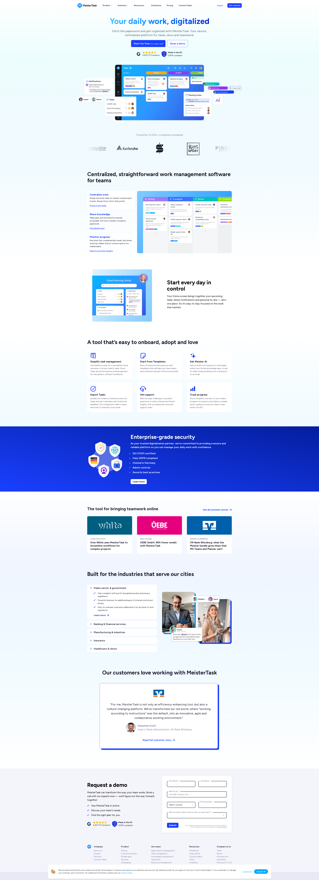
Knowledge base (97, 228)
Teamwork (155, 859)
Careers (97, 853)
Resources (139, 5)
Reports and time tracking (101, 251)
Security (124, 859)
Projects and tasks (98, 205)
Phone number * (206, 802)
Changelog (126, 862)
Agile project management (163, 850)
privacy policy (126, 873)
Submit (172, 825)
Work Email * (174, 791)
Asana (219, 853)
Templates (194, 850)
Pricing (170, 5)
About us (98, 850)
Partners (97, 856)
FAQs (191, 859)
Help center (194, 853)
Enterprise (156, 5)
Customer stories (129, 853)
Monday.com (222, 856)
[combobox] (181, 805)
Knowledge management (162, 856)
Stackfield (221, 859)
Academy (193, 862)
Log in (220, 5)
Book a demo (177, 43)
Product (106, 5)
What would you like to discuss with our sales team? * (190, 812)
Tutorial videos (195, 856)
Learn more (139, 481)
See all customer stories (215, 509)
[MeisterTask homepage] (87, 5)
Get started (234, 5)
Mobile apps (126, 856)
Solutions (122, 5)
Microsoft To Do (224, 862)
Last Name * (205, 781)
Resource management (161, 862)
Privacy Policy (222, 827)
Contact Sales (185, 5)
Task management (159, 853)
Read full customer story (157, 740)
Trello (219, 850)
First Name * (174, 781)
